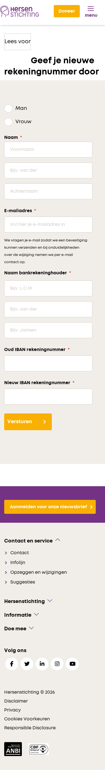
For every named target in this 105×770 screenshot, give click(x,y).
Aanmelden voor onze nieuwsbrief (48, 507)
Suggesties (22, 582)
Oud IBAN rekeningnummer (37, 349)
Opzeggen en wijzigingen (38, 572)
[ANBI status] (13, 749)
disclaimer (16, 701)
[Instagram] (57, 664)
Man (21, 108)
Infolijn (17, 562)
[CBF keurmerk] (38, 749)
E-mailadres (20, 211)
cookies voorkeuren (27, 719)
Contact (19, 553)
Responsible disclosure (30, 728)
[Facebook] (11, 664)
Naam (13, 137)
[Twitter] (26, 664)
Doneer (67, 11)
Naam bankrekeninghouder (37, 273)
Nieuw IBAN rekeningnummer (39, 383)
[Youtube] (72, 664)
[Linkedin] (42, 664)
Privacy (12, 710)
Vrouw (23, 121)
